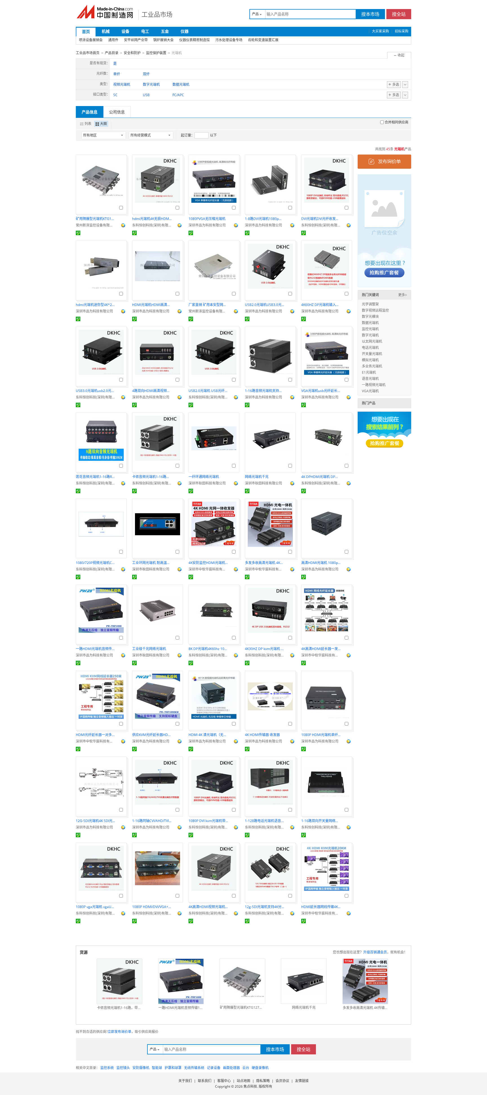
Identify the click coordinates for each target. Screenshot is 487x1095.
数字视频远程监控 (375, 310)
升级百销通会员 (375, 952)
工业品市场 (156, 14)
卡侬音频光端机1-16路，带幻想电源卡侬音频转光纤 (152, 476)
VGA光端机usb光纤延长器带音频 (321, 390)
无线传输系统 (194, 1067)
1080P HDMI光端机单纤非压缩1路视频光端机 (321, 734)
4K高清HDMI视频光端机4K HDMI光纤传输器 (208, 906)
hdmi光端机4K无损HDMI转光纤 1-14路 (152, 218)
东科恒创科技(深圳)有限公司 (152, 225)
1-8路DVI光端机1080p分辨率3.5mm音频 (264, 218)
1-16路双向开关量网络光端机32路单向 (321, 820)
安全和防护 (132, 52)
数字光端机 (370, 335)
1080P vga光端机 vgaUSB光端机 (95, 906)
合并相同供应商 (396, 122)
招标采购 (401, 31)
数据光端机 (370, 322)
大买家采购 (380, 31)
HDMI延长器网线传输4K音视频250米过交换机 (321, 906)
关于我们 (185, 1080)
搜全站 (399, 14)
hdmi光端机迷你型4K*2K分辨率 (95, 304)
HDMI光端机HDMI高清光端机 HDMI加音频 (152, 304)
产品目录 (111, 52)
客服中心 (224, 1080)
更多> (402, 294)
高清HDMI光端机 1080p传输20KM (321, 562)
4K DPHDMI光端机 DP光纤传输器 (321, 476)
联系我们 (204, 1080)
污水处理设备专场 (228, 40)
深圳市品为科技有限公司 (207, 225)
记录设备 (213, 1067)
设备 (125, 31)
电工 (145, 31)
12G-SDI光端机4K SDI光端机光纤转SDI (95, 820)
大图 (103, 123)
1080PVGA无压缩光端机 (207, 218)
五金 (165, 31)
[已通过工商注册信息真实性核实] (78, 233)
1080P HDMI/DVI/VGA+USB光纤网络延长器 (152, 906)
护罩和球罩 (173, 1067)
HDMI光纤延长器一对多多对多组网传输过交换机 (95, 734)
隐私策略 (263, 1080)
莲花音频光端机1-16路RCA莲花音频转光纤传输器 (95, 476)
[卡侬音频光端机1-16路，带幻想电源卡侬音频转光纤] (119, 981)
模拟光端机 (370, 360)
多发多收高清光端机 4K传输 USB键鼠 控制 (264, 562)
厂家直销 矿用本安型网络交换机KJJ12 (208, 304)
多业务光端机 (372, 366)
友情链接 (302, 1080)
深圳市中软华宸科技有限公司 (208, 569)
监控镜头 (123, 1067)
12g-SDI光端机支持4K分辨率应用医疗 (264, 906)
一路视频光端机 (374, 384)
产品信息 (90, 111)
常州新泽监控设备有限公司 (95, 225)
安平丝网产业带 (136, 40)
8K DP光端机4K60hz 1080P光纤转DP (208, 648)
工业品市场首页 (87, 52)
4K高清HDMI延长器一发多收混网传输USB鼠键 (321, 648)
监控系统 (107, 1067)
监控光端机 (370, 329)
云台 (245, 1067)
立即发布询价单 (119, 1031)
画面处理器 (231, 1067)
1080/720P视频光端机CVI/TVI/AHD (95, 562)
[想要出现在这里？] (384, 230)
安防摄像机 (140, 1067)
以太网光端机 (372, 341)
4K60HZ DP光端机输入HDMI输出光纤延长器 (321, 304)
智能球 (157, 1067)
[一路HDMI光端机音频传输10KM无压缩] (180, 981)
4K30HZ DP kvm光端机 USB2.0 (264, 648)
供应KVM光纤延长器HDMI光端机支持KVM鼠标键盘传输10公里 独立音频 (152, 734)
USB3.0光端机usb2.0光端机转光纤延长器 (95, 390)
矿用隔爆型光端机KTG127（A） (95, 218)
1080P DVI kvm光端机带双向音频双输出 (208, 820)
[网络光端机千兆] (303, 981)
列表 (88, 123)
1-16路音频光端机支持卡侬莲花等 (264, 390)
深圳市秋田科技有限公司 (207, 483)
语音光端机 (370, 378)
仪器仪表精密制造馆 (194, 40)
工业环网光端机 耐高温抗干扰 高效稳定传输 (152, 562)
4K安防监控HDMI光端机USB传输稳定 (208, 562)
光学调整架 (370, 304)
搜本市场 (370, 14)
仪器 (185, 31)
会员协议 (282, 1080)
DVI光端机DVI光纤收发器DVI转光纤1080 (321, 218)
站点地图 (243, 1080)
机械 (106, 31)
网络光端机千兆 (257, 476)
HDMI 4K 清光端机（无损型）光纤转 (208, 734)
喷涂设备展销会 (91, 40)
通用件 (113, 40)
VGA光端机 (370, 391)
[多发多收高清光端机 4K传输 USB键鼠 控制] (365, 981)
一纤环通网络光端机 (204, 476)
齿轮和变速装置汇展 (263, 40)
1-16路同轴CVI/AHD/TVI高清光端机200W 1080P (152, 820)
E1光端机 (369, 372)
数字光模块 (370, 316)
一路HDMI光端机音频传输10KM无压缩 (95, 648)
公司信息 (117, 111)
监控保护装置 (156, 52)
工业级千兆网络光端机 (149, 648)
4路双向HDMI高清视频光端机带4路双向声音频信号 (152, 390)
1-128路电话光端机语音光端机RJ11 (264, 820)
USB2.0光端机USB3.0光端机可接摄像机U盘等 (264, 304)
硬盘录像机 (260, 1067)
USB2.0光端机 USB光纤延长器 (208, 390)
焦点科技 (250, 1086)
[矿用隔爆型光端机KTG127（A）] (242, 981)
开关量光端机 (372, 353)
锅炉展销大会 (163, 40)
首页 (86, 31)
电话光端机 (370, 347)
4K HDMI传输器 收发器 (262, 734)
